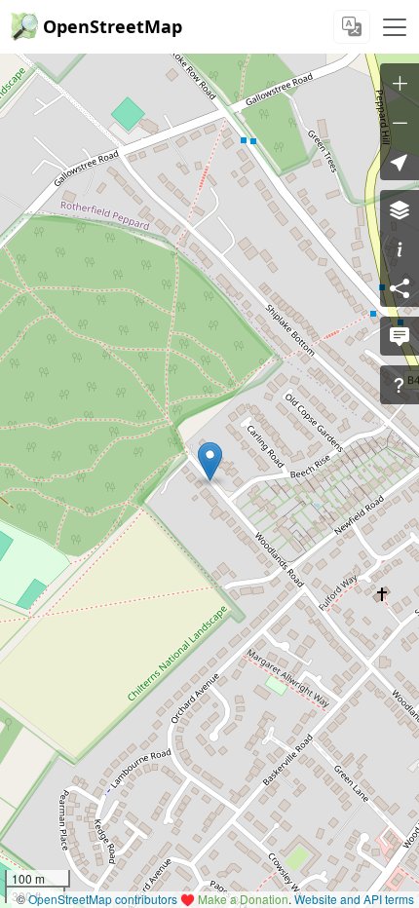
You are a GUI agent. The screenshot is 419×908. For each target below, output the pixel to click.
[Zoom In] (399, 82)
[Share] (399, 287)
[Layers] (399, 209)
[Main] (394, 27)
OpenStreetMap (112, 26)
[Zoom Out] (399, 121)
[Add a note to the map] (399, 336)
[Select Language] (351, 27)
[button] (210, 461)
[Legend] (399, 248)
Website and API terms (354, 898)
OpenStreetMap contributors (102, 898)
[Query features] (399, 384)
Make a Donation (243, 898)
